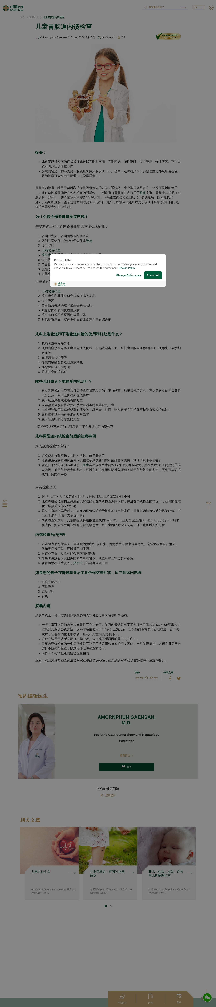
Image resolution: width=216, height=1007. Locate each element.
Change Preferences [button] (128, 275)
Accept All (153, 275)
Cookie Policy (127, 268)
